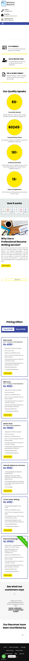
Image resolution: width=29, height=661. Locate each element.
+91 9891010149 (8, 11)
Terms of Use (9, 650)
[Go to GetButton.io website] (3, 659)
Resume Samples (13, 647)
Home (5, 647)
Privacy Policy (19, 650)
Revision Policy (9, 654)
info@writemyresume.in (10, 16)
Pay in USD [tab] (20, 329)
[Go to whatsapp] (4, 656)
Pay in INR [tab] (8, 329)
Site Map (23, 647)
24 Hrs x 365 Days (9, 20)
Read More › (6, 266)
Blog (16, 654)
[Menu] (2, 23)
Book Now (7, 373)
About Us (21, 654)
